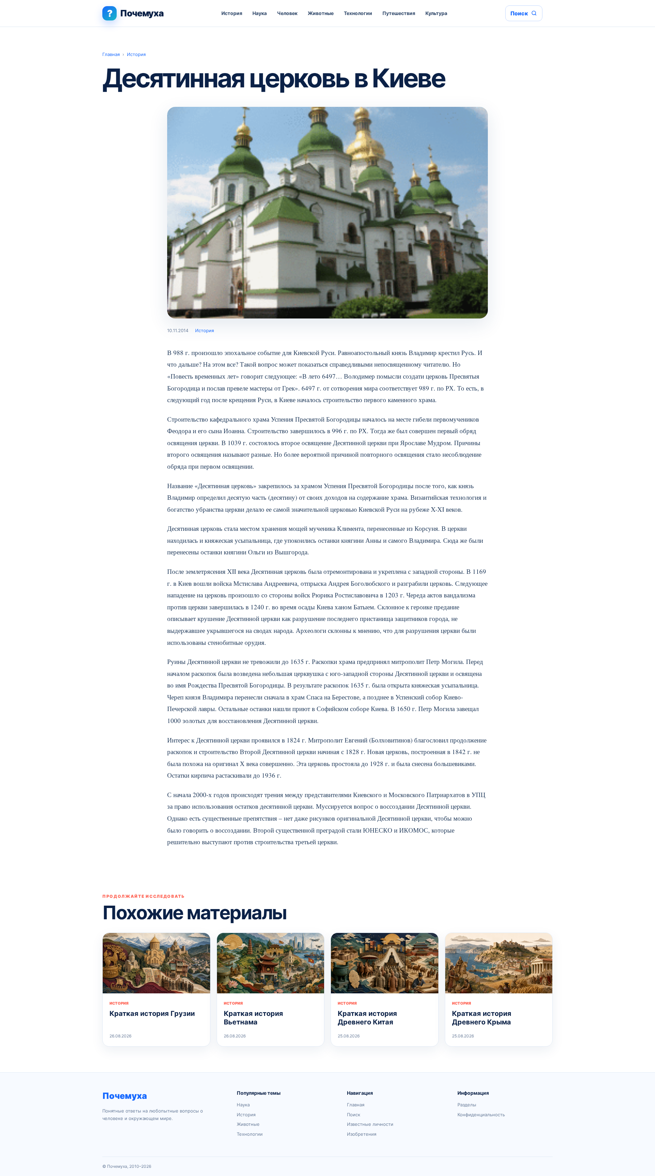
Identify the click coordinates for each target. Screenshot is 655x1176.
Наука (259, 13)
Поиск (353, 1114)
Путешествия (398, 13)
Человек (287, 13)
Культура (436, 13)
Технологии (358, 13)
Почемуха (124, 1096)
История (231, 13)
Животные (321, 13)
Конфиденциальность (481, 1114)
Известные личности (370, 1124)
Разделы (466, 1104)
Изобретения (361, 1134)
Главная (111, 54)
